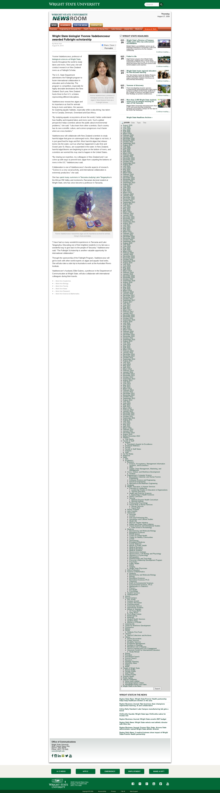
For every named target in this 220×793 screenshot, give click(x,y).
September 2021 (129, 222)
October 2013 (128, 377)
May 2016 (126, 326)
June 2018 (127, 286)
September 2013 (129, 379)
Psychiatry (133, 562)
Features (128, 451)
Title (144, 123)
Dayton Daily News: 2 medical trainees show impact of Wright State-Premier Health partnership (143, 733)
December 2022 (129, 197)
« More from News (60, 288)
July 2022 (126, 205)
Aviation (132, 474)
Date (133, 123)
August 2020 (127, 243)
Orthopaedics (134, 557)
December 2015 (129, 335)
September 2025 (129, 143)
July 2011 (126, 421)
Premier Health (128, 676)
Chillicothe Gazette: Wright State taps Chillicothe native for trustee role (142, 715)
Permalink (109, 48)
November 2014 (129, 356)
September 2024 (129, 163)
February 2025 (128, 155)
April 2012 (126, 406)
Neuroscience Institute (137, 552)
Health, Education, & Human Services (141, 487)
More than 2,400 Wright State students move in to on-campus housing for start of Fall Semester (141, 101)
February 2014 (128, 371)
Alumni (127, 596)
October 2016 (128, 318)
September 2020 (129, 241)
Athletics (126, 438)
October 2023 (128, 181)
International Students (135, 608)
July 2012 (126, 402)
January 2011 (128, 431)
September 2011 (129, 418)
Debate (127, 629)
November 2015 (129, 336)
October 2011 (128, 416)
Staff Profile (129, 673)
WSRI (127, 666)
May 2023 (126, 189)
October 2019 (128, 259)
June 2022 (127, 207)
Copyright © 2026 (87, 791)
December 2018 (129, 276)
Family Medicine (135, 544)
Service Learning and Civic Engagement (142, 648)
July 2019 (126, 264)
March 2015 (127, 349)
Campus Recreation (134, 603)
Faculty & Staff (128, 441)
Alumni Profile (130, 670)
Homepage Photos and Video (136, 684)
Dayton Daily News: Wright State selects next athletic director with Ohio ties (143, 723)
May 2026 (126, 130)
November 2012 (129, 395)
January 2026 (128, 137)
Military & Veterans (134, 609)
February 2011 (128, 429)
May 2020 (126, 248)
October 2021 (128, 220)
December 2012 (129, 393)
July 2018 (126, 284)
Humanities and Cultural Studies (141, 519)
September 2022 (129, 202)
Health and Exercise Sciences (140, 493)
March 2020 (127, 251)
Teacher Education (138, 492)
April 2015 (126, 348)
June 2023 (127, 187)
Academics (65, 25)
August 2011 (127, 420)
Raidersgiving (132, 616)
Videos (127, 665)
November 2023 (129, 179)
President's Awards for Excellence (139, 444)
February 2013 (128, 390)
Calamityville (129, 624)
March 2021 (127, 232)
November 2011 (128, 415)
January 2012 (128, 411)
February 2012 (128, 410)
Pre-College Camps (134, 614)
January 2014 (128, 372)
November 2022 (129, 199)
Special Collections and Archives (139, 635)
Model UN (133, 521)
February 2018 (128, 292)
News (54, 25)
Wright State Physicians (138, 568)
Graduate (130, 485)
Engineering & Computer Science (139, 475)
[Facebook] (52, 756)
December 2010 (129, 433)
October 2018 (128, 279)
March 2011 (127, 428)
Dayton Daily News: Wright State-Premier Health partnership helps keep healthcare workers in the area (143, 700)
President (128, 655)
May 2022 (126, 209)
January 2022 (128, 215)
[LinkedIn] (59, 756)
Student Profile (130, 675)
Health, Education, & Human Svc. (96, 29)
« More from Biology (61, 283)
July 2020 (126, 245)
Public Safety (128, 678)
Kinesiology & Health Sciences (142, 495)
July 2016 (126, 323)
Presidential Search (132, 657)
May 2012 (126, 405)
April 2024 (126, 171)
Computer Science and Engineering (142, 480)
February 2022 (128, 214)
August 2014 (127, 361)
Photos (127, 653)
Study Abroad (134, 652)
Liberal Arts (128, 29)
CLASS (132, 516)
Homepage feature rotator (134, 683)
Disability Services (134, 642)
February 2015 (128, 351)
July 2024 (126, 166)
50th (126, 459)
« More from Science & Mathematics (66, 294)
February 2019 (128, 272)
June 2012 (127, 403)
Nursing (132, 498)
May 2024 (126, 170)
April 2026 (126, 132)
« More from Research (62, 291)
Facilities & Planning (134, 645)
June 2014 (127, 364)
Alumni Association (134, 639)
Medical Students (135, 550)
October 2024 (128, 161)
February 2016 (128, 331)
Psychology (133, 591)
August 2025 (127, 145)
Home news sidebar (132, 681)
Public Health (134, 563)
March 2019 (127, 271)
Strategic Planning (132, 662)
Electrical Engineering (137, 482)
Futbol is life (131, 56)
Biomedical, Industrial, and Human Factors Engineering (145, 478)
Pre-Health (133, 590)
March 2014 (127, 369)
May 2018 (126, 287)
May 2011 (126, 424)
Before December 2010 (131, 436)
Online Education (133, 570)
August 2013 (127, 380)
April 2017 (126, 308)
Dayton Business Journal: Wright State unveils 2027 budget (142, 719)
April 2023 (126, 191)
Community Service (134, 606)
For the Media (80, 25)
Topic (139, 123)
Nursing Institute (137, 501)
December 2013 (129, 374)
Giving (127, 630)
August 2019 (127, 263)
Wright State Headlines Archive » (139, 117)
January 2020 (128, 254)
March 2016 (127, 330)
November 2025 (129, 140)
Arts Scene (131, 599)
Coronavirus (129, 627)
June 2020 (127, 246)
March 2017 (127, 310)
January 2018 (128, 294)
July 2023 (126, 186)
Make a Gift (158, 771)
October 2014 (128, 357)
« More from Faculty (61, 286)
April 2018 (126, 289)
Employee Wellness (132, 446)
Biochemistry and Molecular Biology (142, 531)
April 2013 (126, 387)
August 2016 (127, 322)
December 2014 (129, 354)
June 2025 (127, 148)
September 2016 (129, 320)
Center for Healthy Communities (141, 537)
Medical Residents (136, 549)
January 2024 (128, 176)
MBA (131, 467)
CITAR (131, 539)
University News (131, 663)
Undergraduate (132, 595)
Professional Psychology (138, 503)
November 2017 (129, 297)
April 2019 (126, 269)
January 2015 (128, 353)
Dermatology (134, 541)
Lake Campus (116, 29)
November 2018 (129, 277)
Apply (85, 771)
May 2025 (126, 150)
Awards (127, 443)
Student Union (132, 621)
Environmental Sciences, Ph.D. (141, 585)
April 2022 (126, 210)
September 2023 (129, 183)
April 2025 (126, 152)
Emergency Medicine (137, 542)
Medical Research (136, 547)
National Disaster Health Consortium (144, 500)
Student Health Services (136, 619)
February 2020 (128, 253)
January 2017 (128, 313)
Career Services (133, 640)
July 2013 (126, 382)
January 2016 (128, 333)
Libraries (128, 634)
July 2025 (126, 147)
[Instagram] (55, 756)
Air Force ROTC (135, 611)
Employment (134, 771)
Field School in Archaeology (141, 527)
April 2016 (126, 328)
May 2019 (126, 268)
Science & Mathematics (136, 572)
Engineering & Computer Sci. (70, 29)
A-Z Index (61, 771)
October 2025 (128, 142)
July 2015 (126, 343)
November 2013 (129, 375)
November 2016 (129, 317)
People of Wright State (131, 668)
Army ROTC (133, 613)
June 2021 (127, 227)
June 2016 (127, 325)
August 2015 (127, 341)
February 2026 (128, 135)
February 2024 (128, 174)
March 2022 (127, 212)
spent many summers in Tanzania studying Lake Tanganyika (85, 177)
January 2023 (128, 196)
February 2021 (128, 233)
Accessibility (102, 791)
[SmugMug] (63, 756)
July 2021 (126, 225)
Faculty (127, 447)
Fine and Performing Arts (138, 518)
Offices (127, 637)
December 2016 (129, 315)
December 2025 (129, 138)
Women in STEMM (134, 622)
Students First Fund (134, 632)
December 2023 (129, 178)
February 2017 (128, 312)
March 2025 (127, 153)
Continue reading (163, 52)
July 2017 (126, 304)
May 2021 (126, 228)
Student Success (133, 593)
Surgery (132, 567)
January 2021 (128, 235)
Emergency (110, 771)
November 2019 (129, 258)
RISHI (131, 565)
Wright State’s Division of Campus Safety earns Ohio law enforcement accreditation (140, 41)
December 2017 (129, 295)
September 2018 (129, 281)
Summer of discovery (135, 85)
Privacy (113, 791)
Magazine (126, 456)
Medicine (138, 29)
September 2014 (129, 359)
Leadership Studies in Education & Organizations (149, 490)
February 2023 (128, 194)
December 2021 (129, 217)
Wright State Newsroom (69, 17)
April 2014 (126, 367)
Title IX (123, 791)
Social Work (135, 508)
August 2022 (127, 204)
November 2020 (129, 238)
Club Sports (129, 439)
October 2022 (128, 201)
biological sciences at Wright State (66, 59)
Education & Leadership (138, 488)
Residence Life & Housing (136, 647)
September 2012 (129, 398)
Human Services (137, 506)
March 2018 (127, 290)
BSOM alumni (134, 534)
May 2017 (126, 307)
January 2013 (128, 392)
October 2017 (128, 299)
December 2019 (129, 256)
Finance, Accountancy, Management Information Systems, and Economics (147, 464)
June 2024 (127, 168)
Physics (132, 588)
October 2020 (128, 240)
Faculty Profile (130, 671)
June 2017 (127, 305)
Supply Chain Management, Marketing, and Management (145, 469)
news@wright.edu (58, 751)
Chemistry (133, 581)
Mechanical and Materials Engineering (143, 483)
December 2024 (129, 158)
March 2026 (127, 134)
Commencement (133, 604)
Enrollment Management (136, 644)
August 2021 (127, 223)
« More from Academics (62, 281)
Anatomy (132, 573)
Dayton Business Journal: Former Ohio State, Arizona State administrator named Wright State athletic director (142, 728)
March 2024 (127, 173)
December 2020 (129, 236)
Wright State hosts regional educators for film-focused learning (141, 71)
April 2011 (126, 426)
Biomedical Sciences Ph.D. (139, 580)
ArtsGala (132, 514)
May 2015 (126, 346)
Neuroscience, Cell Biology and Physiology (145, 554)
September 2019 (129, 261)
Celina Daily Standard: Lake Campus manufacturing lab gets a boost (143, 710)
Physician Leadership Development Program (145, 560)
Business (53, 29)
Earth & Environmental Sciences (141, 583)
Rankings (130, 617)
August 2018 (127, 282)
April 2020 (126, 250)
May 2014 (126, 366)
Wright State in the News (132, 686)
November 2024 (129, 160)
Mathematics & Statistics (138, 586)
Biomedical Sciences (137, 532)
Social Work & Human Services (141, 505)
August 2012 (127, 400)
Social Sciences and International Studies (144, 526)
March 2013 (127, 389)
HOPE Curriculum (135, 496)
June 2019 (127, 266)
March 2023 (127, 192)
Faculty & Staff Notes (133, 449)
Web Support (134, 791)
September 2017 (129, 300)
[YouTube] (70, 756)
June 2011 (126, 423)
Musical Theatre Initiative (138, 523)
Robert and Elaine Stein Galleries (141, 524)
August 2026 (127, 125)
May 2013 (126, 385)
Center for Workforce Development (137, 626)
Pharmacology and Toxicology (140, 558)
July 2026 (126, 127)
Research (128, 660)
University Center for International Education (143, 650)
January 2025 (128, 156)
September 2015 (129, 340)
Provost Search (130, 658)
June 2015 (127, 344)
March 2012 (127, 408)
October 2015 (128, 338)
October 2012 (128, 397)
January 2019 (128, 274)
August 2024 (127, 165)
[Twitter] (66, 756)
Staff (127, 452)
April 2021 (126, 230)
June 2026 (127, 129)
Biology (132, 577)
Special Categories (130, 679)
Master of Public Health (138, 545)
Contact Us (96, 25)
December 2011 (128, 413)
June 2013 (127, 384)
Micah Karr (58, 43)
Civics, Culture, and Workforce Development (143, 472)
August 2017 (127, 302)
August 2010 (127, 434)
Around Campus (131, 598)
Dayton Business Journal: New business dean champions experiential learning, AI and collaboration (142, 705)
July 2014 (126, 362)
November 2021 (129, 219)
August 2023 (127, 184)
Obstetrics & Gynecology (138, 555)
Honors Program (133, 509)
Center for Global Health (138, 536)
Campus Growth (133, 601)
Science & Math (150, 29)
